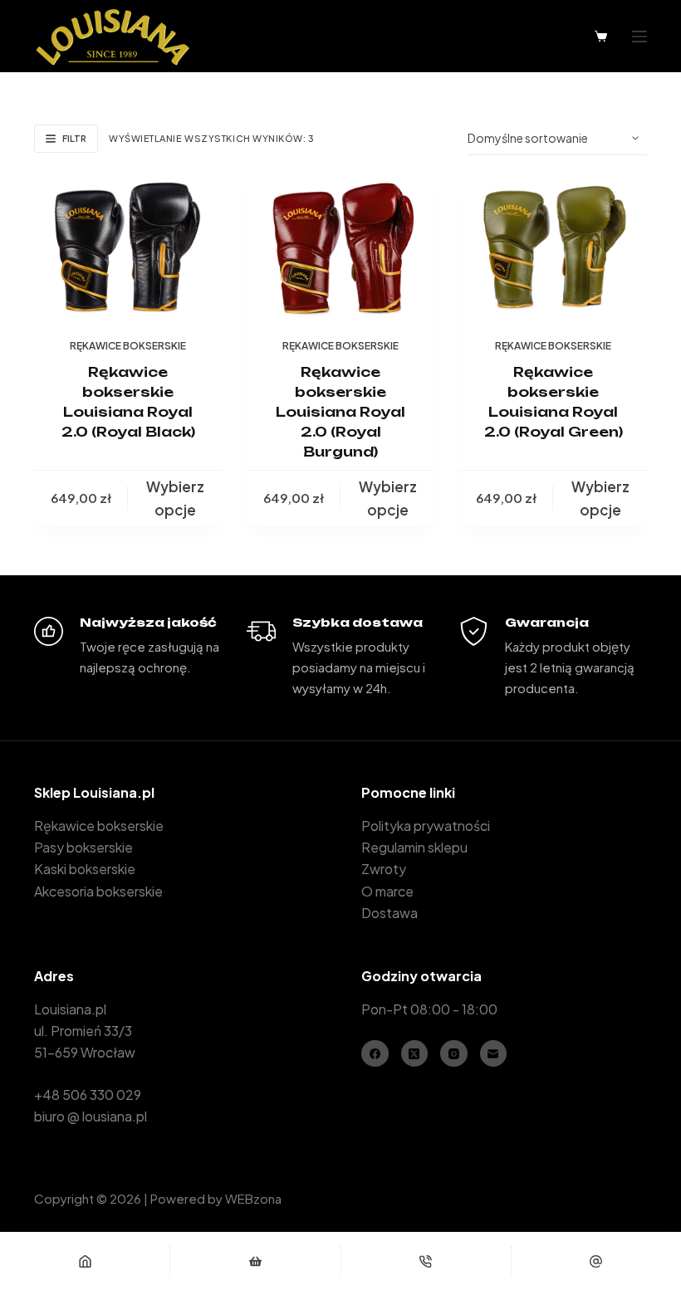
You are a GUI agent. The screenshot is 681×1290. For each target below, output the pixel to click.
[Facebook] (375, 1054)
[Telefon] (426, 1261)
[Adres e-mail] (493, 1054)
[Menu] (639, 36)
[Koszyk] (601, 36)
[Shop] (255, 1261)
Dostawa (389, 912)
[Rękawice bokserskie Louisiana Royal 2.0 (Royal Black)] (128, 246)
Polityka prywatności (425, 825)
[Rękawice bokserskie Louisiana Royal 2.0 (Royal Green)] (553, 246)
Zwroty (383, 868)
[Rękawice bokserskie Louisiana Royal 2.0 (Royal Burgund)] (340, 246)
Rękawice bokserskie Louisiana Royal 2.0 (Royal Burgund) (340, 412)
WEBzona (253, 1198)
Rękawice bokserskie (128, 346)
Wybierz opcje (175, 498)
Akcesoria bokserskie (98, 891)
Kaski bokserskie (84, 868)
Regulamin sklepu (414, 847)
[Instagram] (454, 1054)
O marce (387, 891)
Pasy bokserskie (83, 847)
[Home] (85, 1261)
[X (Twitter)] (415, 1054)
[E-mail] (596, 1261)
